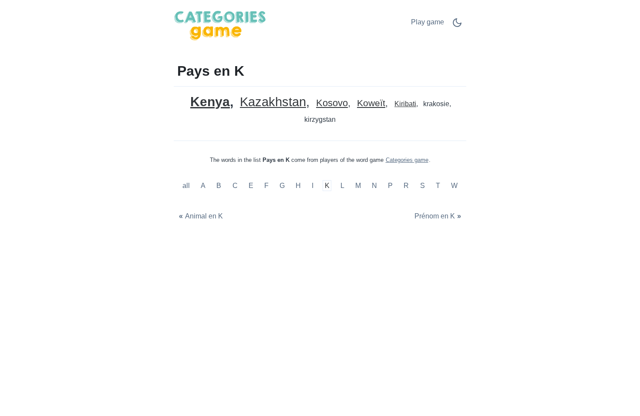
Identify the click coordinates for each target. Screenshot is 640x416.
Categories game (407, 160)
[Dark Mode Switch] (457, 25)
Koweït (371, 103)
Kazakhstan (273, 102)
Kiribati (405, 103)
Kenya (210, 101)
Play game (427, 22)
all (187, 185)
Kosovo (332, 103)
